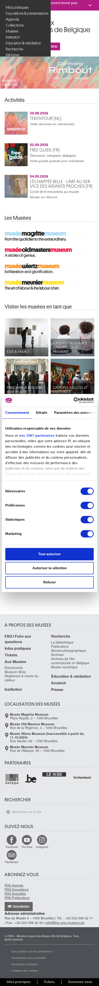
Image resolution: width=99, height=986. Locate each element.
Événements (14, 673)
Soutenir (58, 688)
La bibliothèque (62, 648)
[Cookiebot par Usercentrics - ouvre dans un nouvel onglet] (73, 400)
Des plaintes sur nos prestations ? (33, 957)
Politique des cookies (25, 976)
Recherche (60, 642)
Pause (61, 92)
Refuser (49, 582)
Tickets (86, 46)
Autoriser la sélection (49, 568)
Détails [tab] (41, 412)
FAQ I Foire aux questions (18, 644)
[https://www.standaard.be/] (82, 783)
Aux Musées (15, 667)
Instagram (42, 852)
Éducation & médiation (71, 682)
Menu (12, 46)
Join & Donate (57, 46)
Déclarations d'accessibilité (29, 963)
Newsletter (21, 912)
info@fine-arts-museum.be (65, 928)
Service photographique (68, 656)
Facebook (12, 852)
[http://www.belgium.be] (31, 785)
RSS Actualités (15, 899)
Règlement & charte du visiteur (21, 684)
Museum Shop (15, 677)
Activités (15, 105)
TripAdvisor (12, 868)
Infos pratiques (18, 654)
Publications (60, 652)
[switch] (87, 505)
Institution (13, 695)
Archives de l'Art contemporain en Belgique (70, 666)
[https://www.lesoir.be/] (54, 780)
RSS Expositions (17, 895)
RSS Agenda (14, 891)
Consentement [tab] (17, 412)
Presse (57, 695)
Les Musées (18, 223)
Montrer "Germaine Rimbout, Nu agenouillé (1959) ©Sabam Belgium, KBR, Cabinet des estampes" (40, 92)
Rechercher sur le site (8, 818)
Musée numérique (64, 673)
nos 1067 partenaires (37, 435)
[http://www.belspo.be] (12, 785)
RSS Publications (17, 903)
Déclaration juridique (25, 970)
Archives (57, 660)
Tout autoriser (49, 554)
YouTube (26, 852)
